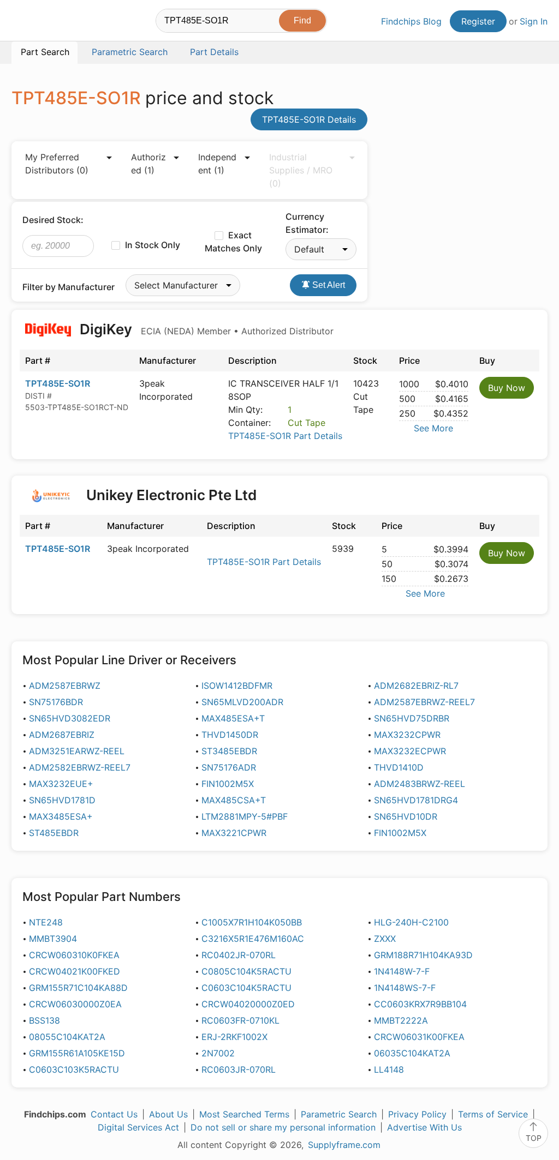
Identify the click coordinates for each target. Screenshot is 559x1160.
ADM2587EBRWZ (64, 685)
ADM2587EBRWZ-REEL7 (424, 701)
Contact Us (114, 1114)
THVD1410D (399, 767)
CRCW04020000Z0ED (248, 1004)
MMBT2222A (401, 1020)
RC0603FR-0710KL (240, 1020)
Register (478, 21)
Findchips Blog (411, 21)
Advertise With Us (424, 1127)
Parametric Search (339, 1114)
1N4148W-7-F (402, 971)
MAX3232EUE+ (61, 783)
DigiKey (205, 329)
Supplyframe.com (344, 1144)
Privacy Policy (417, 1114)
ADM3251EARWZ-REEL (76, 751)
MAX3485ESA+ (61, 816)
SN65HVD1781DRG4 (416, 800)
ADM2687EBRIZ (61, 734)
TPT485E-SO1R (57, 383)
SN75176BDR (56, 701)
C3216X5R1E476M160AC (252, 938)
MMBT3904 (53, 938)
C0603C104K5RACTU (246, 987)
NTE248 (46, 922)
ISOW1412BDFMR (236, 685)
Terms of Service (493, 1114)
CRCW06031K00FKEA (419, 1036)
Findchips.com (46, 22)
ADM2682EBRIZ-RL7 (416, 685)
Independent (217, 164)
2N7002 (218, 1053)
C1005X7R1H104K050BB (251, 922)
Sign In (534, 21)
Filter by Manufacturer (68, 286)
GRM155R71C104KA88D (78, 987)
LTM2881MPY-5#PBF (244, 816)
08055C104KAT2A (67, 1036)
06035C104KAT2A (412, 1053)
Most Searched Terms (244, 1114)
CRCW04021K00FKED (74, 971)
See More (433, 428)
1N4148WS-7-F (405, 987)
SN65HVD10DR (405, 816)
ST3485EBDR (229, 751)
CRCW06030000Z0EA (75, 1004)
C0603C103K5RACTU (74, 1069)
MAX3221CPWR (233, 832)
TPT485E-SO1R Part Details (285, 435)
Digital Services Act (138, 1127)
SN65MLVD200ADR (242, 701)
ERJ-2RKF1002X (234, 1036)
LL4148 (389, 1069)
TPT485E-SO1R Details (309, 119)
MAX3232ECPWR (410, 751)
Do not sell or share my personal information (283, 1127)
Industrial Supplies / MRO (300, 170)
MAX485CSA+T (233, 800)
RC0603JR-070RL (238, 1069)
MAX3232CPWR (407, 734)
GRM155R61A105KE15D (77, 1053)
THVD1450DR (229, 734)
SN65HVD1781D (62, 800)
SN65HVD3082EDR (69, 718)
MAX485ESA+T (233, 718)
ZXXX (385, 938)
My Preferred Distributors (56, 164)
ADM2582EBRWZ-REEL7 (79, 767)
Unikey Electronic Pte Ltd (171, 494)
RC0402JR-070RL (238, 954)
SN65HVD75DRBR (411, 718)
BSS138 (44, 1020)
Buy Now (506, 387)
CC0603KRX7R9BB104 (420, 1004)
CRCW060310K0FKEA (74, 954)
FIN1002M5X (227, 783)
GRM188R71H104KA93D (423, 954)
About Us (168, 1114)
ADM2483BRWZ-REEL (419, 783)
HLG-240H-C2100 (411, 922)
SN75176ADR (228, 767)
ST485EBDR (54, 832)
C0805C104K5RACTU (246, 971)
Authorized (148, 164)
